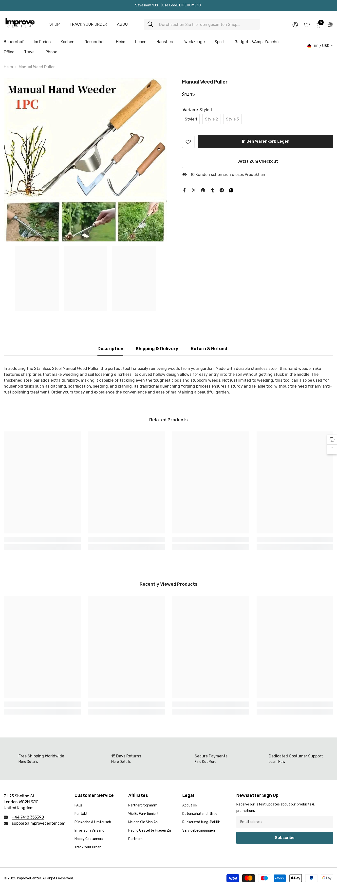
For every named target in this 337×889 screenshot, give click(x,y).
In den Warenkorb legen (264, 141)
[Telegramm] (222, 190)
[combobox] (207, 24)
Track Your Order (88, 24)
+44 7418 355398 (28, 817)
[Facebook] (184, 190)
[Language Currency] (330, 24)
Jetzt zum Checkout (257, 161)
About (123, 24)
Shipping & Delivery (157, 348)
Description (110, 348)
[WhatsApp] (231, 190)
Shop (54, 24)
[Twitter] (193, 190)
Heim (8, 67)
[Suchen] (202, 24)
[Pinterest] (203, 190)
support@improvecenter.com (38, 823)
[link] (188, 142)
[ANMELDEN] (295, 24)
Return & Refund (209, 348)
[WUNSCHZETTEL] (307, 24)
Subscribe (285, 837)
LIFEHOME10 (190, 5)
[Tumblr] (212, 190)
